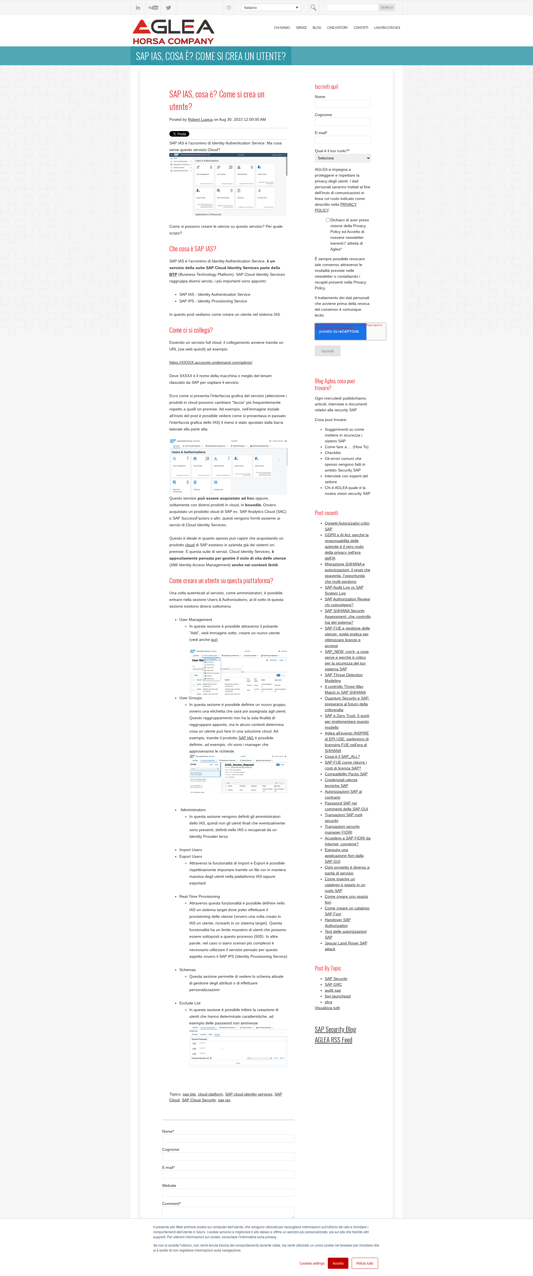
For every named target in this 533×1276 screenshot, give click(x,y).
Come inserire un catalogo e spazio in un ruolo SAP (345, 885)
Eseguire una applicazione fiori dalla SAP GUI (344, 856)
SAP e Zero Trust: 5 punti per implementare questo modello (347, 721)
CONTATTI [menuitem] (361, 27)
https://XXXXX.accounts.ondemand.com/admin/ (210, 362)
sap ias (224, 1100)
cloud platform (210, 1094)
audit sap (333, 990)
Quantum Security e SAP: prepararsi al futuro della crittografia (347, 704)
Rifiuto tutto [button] (364, 1263)
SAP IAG (246, 738)
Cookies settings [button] (312, 1263)
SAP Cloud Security (199, 1100)
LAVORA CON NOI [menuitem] (387, 27)
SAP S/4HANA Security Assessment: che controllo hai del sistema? (348, 616)
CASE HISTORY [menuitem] (337, 27)
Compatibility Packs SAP (346, 774)
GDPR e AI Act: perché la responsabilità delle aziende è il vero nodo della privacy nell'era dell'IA (347, 546)
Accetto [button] (338, 1263)
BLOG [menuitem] (317, 27)
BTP (173, 274)
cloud (190, 545)
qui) (214, 639)
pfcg (328, 1002)
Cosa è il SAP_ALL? (342, 756)
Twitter (168, 7)
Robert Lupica (200, 119)
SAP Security (336, 978)
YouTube (153, 7)
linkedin (138, 7)
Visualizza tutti (327, 1008)
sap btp (189, 1094)
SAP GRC (333, 984)
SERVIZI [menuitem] (301, 27)
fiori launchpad (338, 996)
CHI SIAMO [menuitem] (282, 27)
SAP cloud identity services (248, 1094)
